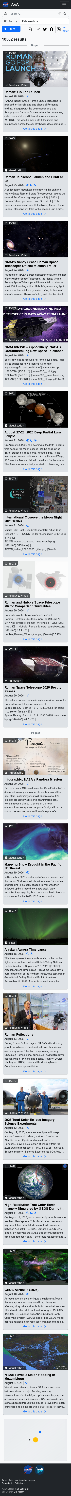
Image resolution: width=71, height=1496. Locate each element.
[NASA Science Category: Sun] (35, 440)
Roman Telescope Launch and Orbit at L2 (33, 179)
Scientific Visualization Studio (15, 5)
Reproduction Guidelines (13, 1483)
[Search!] (65, 14)
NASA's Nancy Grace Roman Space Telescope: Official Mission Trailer (31, 264)
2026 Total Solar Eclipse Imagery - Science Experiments (30, 1121)
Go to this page (32, 128)
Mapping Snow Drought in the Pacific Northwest (32, 866)
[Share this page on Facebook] (51, 29)
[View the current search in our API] (30, 29)
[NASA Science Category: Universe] (27, 96)
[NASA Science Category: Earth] (27, 185)
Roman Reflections (18, 1034)
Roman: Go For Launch (22, 92)
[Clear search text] (59, 14)
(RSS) (64, 27)
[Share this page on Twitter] (45, 29)
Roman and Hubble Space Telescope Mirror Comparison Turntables (32, 604)
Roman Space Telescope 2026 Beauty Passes (32, 689)
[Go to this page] (35, 69)
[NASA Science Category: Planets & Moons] (31, 185)
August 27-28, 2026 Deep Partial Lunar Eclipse (33, 434)
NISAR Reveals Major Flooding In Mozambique (29, 1377)
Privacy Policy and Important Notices (18, 1480)
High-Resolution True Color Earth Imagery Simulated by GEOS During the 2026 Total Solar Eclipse (34, 1206)
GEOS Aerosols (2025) (21, 1290)
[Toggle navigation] (64, 4)
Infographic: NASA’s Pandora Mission (33, 779)
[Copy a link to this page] (38, 29)
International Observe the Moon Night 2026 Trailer (33, 519)
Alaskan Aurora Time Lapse (25, 949)
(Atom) (65, 31)
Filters (11, 29)
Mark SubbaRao (22, 1489)
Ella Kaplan (19, 1492)
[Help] (5, 14)
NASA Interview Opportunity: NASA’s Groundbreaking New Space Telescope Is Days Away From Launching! (33, 349)
